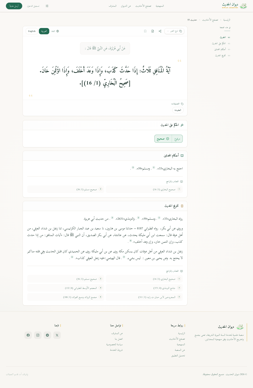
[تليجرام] (47, 335)
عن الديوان (126, 6)
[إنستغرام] (37, 335)
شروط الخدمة (116, 350)
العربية (44, 31)
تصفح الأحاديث (143, 6)
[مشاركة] (160, 31)
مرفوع (177, 139)
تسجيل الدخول (33, 6)
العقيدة (178, 110)
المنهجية (160, 6)
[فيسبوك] (28, 335)
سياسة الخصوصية (114, 344)
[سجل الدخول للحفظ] (145, 31)
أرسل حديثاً (14, 6)
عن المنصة (180, 350)
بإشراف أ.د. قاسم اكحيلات (17, 374)
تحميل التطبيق (178, 355)
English (31, 31)
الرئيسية (226, 20)
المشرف (112, 6)
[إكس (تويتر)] (57, 335)
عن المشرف (117, 333)
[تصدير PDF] (153, 31)
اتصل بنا (119, 338)
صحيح (161, 139)
